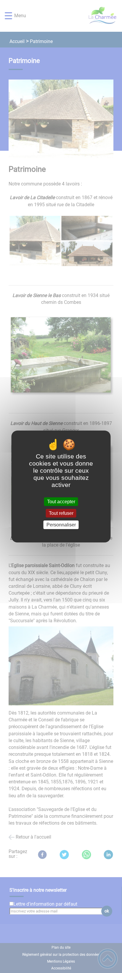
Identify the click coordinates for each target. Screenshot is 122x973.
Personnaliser (61, 524)
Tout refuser (61, 513)
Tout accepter (61, 501)
